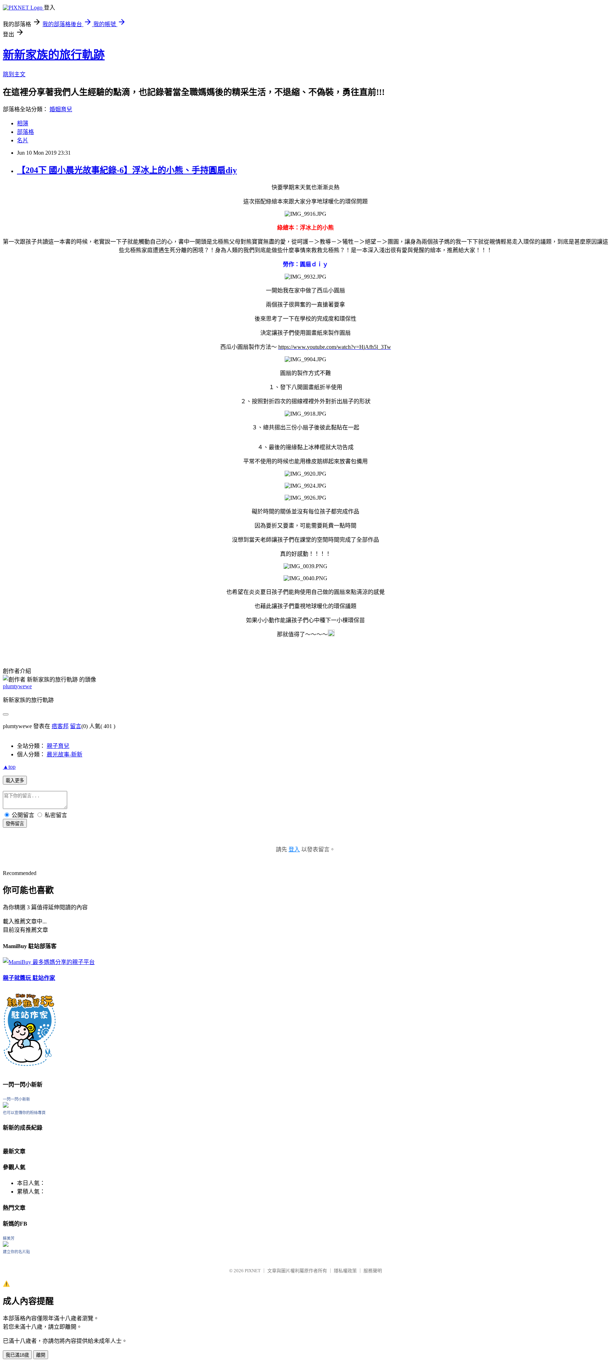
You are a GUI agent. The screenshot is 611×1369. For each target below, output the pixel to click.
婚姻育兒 (61, 109)
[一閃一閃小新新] (5, 1106)
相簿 (22, 123)
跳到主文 (14, 74)
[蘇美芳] (5, 1245)
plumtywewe (17, 686)
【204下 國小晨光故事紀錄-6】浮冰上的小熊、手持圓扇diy (127, 170)
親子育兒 (58, 746)
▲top (9, 767)
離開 (40, 1355)
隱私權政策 (345, 1270)
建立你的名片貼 (16, 1252)
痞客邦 (60, 726)
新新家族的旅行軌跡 (54, 54)
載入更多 (15, 780)
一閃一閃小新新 (16, 1099)
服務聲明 (372, 1270)
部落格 (25, 132)
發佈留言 (15, 823)
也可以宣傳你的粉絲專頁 (24, 1113)
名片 (22, 140)
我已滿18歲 (17, 1355)
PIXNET (253, 1270)
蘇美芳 (8, 1238)
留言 (75, 726)
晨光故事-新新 (64, 754)
